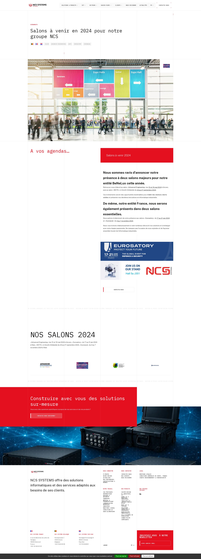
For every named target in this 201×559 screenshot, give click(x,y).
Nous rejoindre (131, 5)
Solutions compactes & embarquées (125, 509)
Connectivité (125, 518)
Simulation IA (108, 509)
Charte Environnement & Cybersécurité (153, 477)
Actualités (143, 5)
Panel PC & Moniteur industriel (125, 498)
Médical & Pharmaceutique (108, 501)
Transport (106, 498)
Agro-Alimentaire (109, 511)
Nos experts (125, 476)
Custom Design (126, 492)
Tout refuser (134, 556)
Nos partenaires (108, 479)
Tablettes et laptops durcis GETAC (126, 502)
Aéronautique (107, 494)
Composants (125, 519)
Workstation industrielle (125, 512)
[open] (77, 5)
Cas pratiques (108, 492)
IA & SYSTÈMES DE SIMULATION (127, 515)
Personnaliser (148, 556)
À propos (106, 474)
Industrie (106, 506)
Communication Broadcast (108, 504)
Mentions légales (145, 474)
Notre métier (107, 476)
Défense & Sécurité (106, 496)
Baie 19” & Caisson (125, 505)
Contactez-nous (164, 5)
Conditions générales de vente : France (153, 476)
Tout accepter (121, 556)
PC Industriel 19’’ (126, 494)
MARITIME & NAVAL (109, 508)
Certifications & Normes (109, 482)
